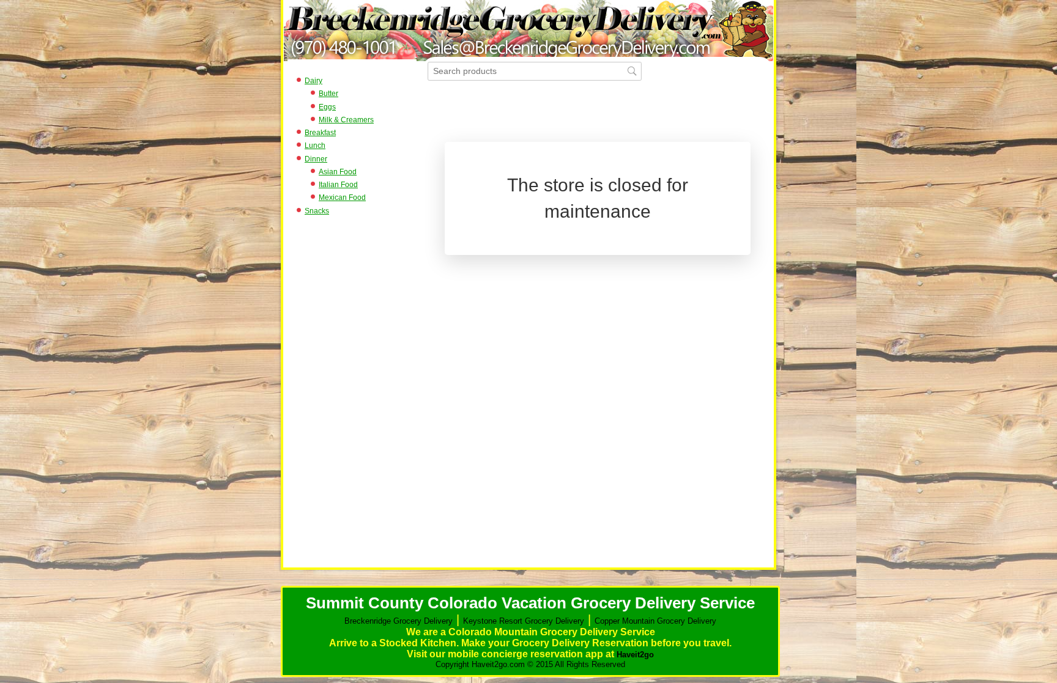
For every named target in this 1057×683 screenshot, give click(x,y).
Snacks (317, 211)
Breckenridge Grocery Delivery (398, 621)
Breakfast (320, 132)
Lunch (315, 145)
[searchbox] (535, 71)
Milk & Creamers (346, 120)
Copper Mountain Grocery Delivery (655, 621)
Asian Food (338, 172)
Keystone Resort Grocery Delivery (523, 621)
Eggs (327, 107)
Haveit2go (635, 654)
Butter (328, 93)
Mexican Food (342, 197)
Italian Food (338, 184)
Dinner (316, 159)
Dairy (313, 80)
